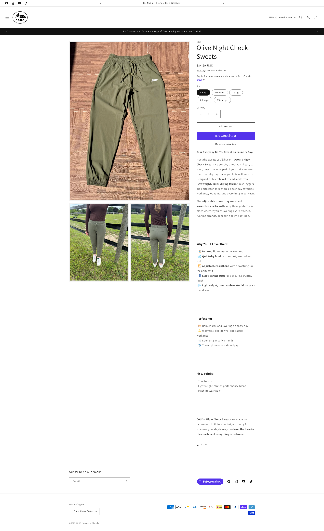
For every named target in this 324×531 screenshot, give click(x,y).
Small (203, 92)
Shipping (201, 70)
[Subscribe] (126, 481)
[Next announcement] (223, 3)
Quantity (201, 107)
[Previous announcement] (100, 3)
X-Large (204, 100)
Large (236, 92)
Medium (219, 92)
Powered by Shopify (90, 523)
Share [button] (203, 444)
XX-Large (222, 100)
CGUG (78, 523)
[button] (7, 17)
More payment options (225, 144)
